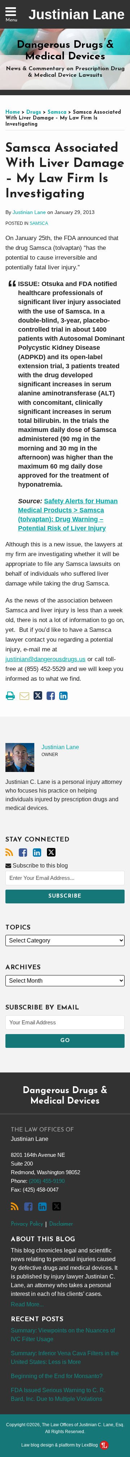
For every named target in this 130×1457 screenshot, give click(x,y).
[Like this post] (51, 696)
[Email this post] (24, 696)
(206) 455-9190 (47, 1181)
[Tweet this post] (38, 696)
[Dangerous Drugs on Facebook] (23, 853)
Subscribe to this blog (39, 865)
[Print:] (10, 695)
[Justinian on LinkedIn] (37, 853)
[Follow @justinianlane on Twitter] (51, 852)
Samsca (57, 112)
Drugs (33, 112)
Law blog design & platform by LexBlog (60, 1445)
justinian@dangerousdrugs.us (45, 659)
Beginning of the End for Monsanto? (57, 1376)
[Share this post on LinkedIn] (63, 696)
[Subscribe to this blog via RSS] (9, 853)
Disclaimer (61, 1224)
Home (12, 112)
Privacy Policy (27, 1224)
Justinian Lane (77, 14)
